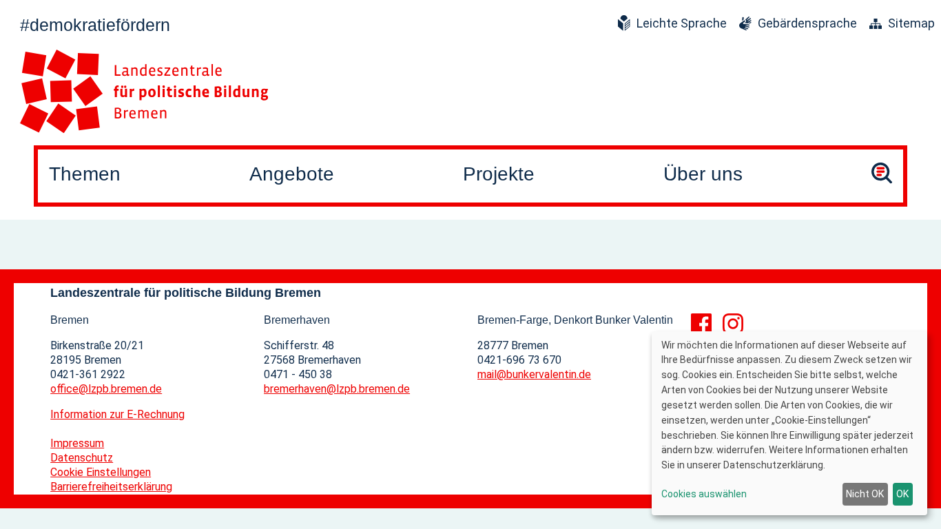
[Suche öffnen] (881, 176)
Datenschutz (81, 457)
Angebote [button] (291, 174)
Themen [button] (85, 174)
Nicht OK (865, 493)
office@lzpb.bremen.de (106, 388)
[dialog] (789, 423)
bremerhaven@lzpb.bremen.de (337, 388)
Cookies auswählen (704, 493)
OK (902, 493)
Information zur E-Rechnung (117, 414)
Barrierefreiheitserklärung (111, 486)
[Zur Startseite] (144, 91)
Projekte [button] (499, 174)
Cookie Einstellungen (100, 472)
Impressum (77, 443)
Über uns (703, 174)
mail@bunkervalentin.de (534, 374)
